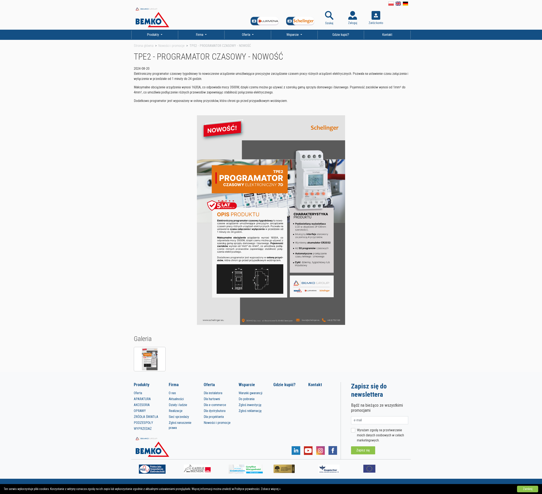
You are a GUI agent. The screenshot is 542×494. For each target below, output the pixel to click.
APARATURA (142, 399)
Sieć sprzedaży (179, 417)
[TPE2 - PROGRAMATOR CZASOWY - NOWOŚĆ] (150, 359)
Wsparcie (293, 35)
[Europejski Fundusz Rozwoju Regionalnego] (369, 468)
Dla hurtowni (212, 399)
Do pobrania (246, 399)
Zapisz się (363, 450)
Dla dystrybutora (214, 411)
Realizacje (176, 411)
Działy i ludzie (178, 405)
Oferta (246, 35)
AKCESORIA (142, 405)
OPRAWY (140, 411)
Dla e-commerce (215, 405)
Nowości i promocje (171, 46)
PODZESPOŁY (143, 423)
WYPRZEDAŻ (143, 429)
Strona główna (143, 46)
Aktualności (176, 399)
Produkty (153, 35)
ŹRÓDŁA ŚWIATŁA (146, 417)
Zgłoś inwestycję (250, 405)
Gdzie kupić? (340, 35)
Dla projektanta (214, 417)
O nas (172, 393)
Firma (200, 35)
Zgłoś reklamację (250, 411)
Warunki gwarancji (250, 393)
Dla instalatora (213, 393)
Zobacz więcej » (271, 489)
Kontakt (387, 35)
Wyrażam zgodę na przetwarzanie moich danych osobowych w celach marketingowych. (380, 435)
